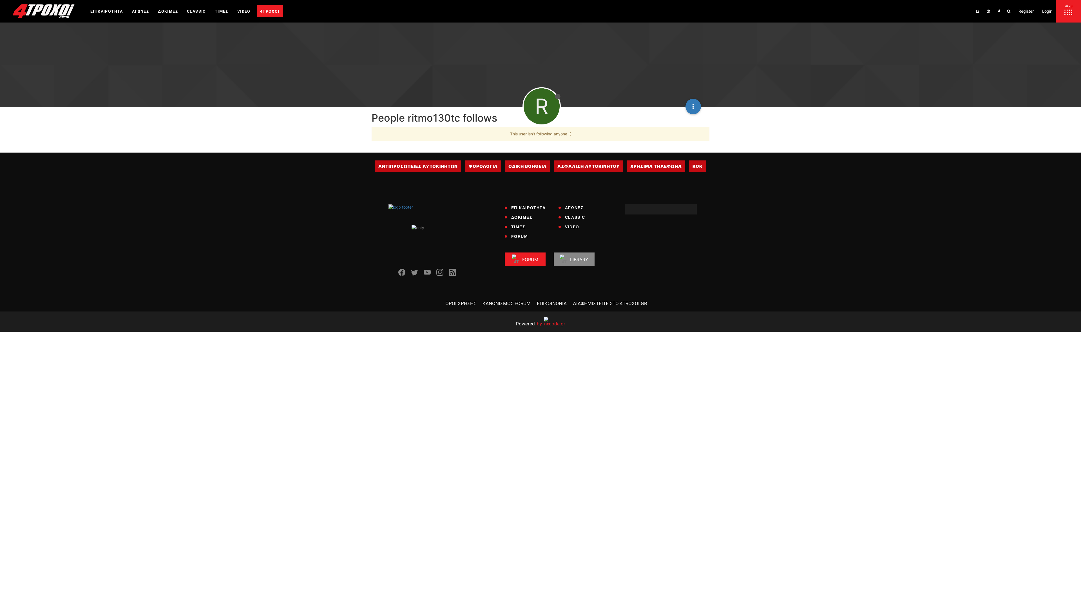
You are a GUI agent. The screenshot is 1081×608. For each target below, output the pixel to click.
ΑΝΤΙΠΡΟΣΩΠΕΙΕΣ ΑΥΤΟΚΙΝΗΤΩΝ (418, 166)
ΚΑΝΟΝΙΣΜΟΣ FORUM (507, 303)
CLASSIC (575, 217)
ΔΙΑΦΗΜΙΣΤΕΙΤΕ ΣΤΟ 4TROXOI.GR (610, 303)
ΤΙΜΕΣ (518, 227)
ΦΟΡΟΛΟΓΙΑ (483, 166)
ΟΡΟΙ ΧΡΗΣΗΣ (460, 303)
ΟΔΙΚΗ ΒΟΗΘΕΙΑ (527, 166)
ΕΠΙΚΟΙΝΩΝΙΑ (552, 303)
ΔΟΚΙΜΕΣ (521, 217)
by (529, 323)
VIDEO (572, 227)
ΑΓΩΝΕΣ (574, 207)
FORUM (519, 236)
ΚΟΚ (698, 166)
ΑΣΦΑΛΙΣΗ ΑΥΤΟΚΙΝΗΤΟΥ (588, 166)
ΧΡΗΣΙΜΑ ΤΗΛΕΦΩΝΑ (656, 166)
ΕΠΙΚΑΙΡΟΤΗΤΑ (528, 207)
